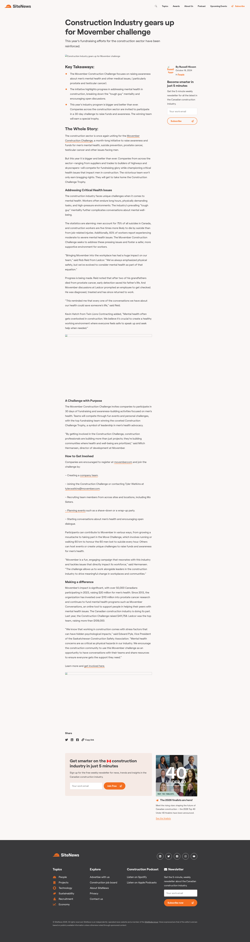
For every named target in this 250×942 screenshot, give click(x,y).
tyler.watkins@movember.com (82, 488)
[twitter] (66, 739)
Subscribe (240, 6)
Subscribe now (175, 902)
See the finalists (163, 818)
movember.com (123, 462)
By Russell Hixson (186, 66)
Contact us (96, 898)
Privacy (94, 893)
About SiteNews (99, 888)
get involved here (94, 665)
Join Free (112, 785)
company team (89, 475)
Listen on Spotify (137, 877)
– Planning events (75, 510)
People (181, 74)
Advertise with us (100, 877)
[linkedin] (72, 739)
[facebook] (77, 739)
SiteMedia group (151, 922)
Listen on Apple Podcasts (142, 882)
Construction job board (103, 882)
